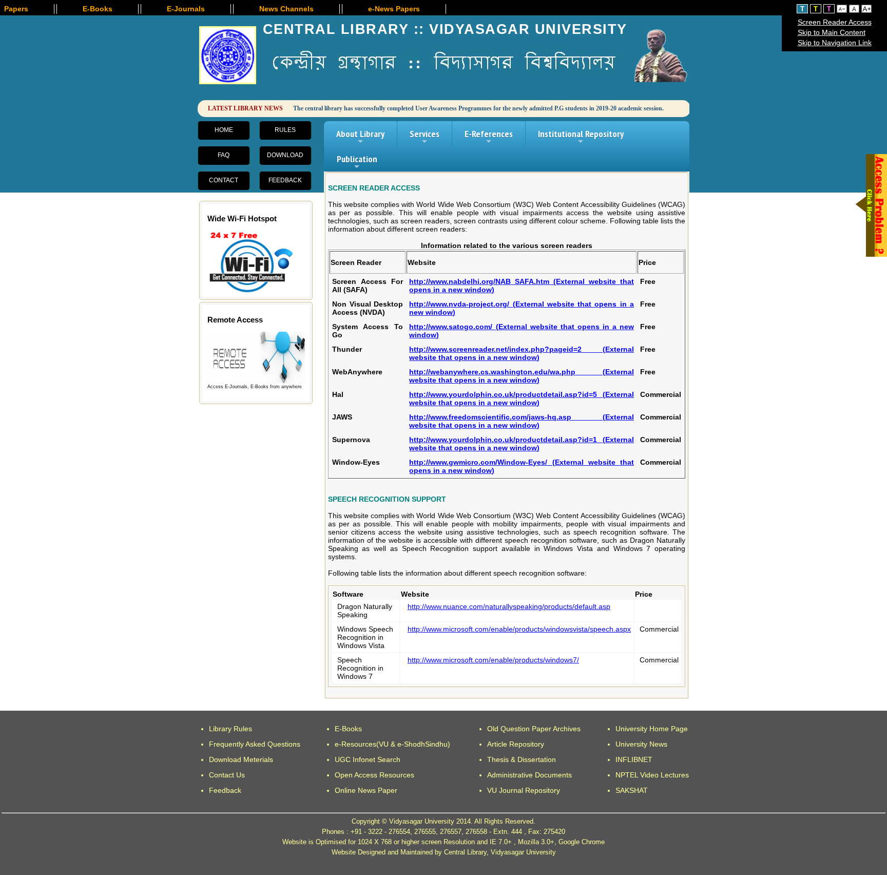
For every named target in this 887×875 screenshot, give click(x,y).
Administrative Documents (529, 775)
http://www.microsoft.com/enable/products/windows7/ (493, 660)
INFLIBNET (633, 759)
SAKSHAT (631, 790)
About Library (360, 137)
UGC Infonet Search (367, 759)
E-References (489, 137)
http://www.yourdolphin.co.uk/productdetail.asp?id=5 (521, 398)
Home (224, 130)
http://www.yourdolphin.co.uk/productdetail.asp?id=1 (521, 443)
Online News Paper (366, 790)
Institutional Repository (581, 137)
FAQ (223, 155)
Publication (357, 162)
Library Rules (230, 729)
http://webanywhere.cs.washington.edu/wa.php (521, 376)
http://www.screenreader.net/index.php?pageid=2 (521, 353)
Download (285, 155)
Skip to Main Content (831, 32)
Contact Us (227, 775)
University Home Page (651, 729)
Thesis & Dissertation (521, 759)
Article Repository (515, 744)
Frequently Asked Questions (254, 744)
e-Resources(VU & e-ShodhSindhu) (392, 744)
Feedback (285, 180)
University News (641, 744)
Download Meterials (241, 759)
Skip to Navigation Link (835, 43)
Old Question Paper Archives (534, 729)
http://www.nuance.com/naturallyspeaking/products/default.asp (509, 606)
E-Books (348, 729)
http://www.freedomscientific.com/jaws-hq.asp (521, 421)
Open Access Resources (374, 775)
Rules (285, 130)
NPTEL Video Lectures (652, 775)
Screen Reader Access (835, 22)
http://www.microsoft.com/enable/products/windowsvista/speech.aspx (519, 629)
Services (424, 137)
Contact (223, 180)
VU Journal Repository (523, 790)
